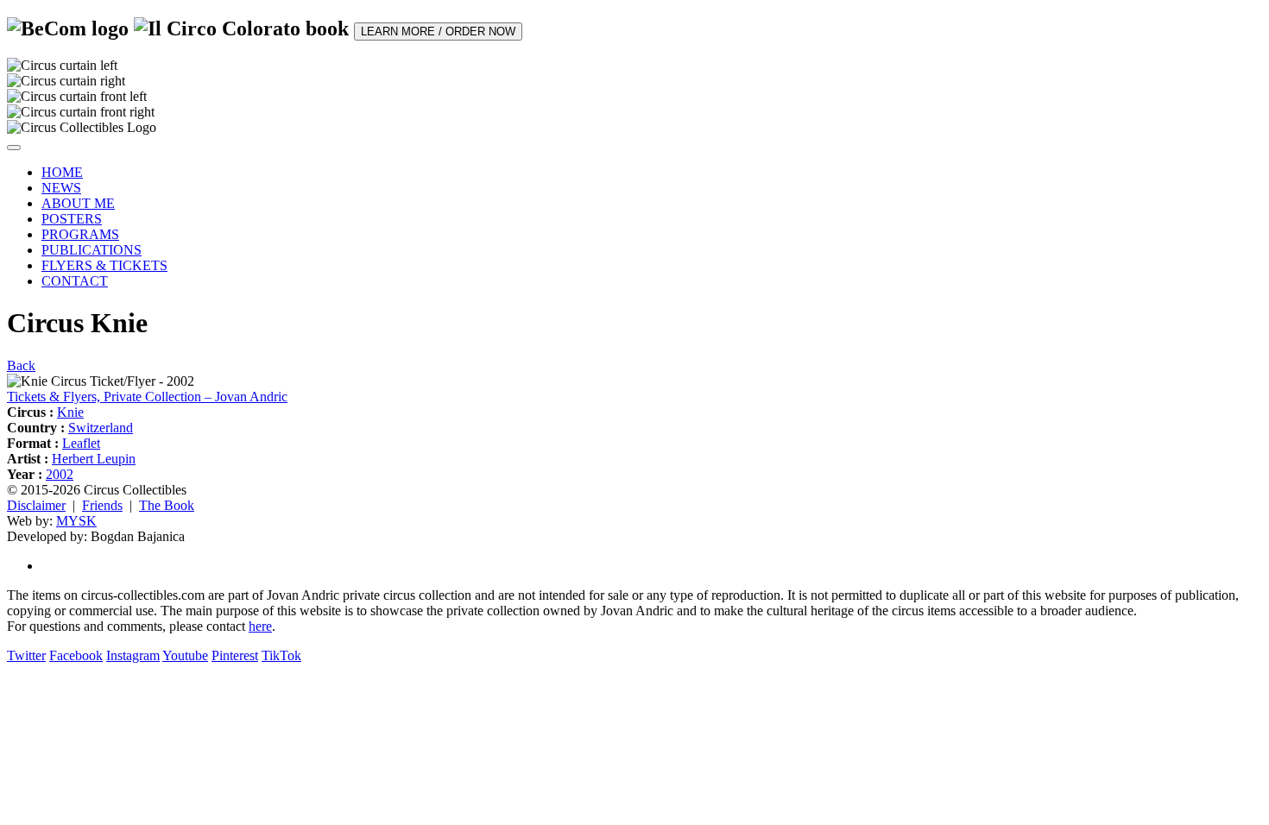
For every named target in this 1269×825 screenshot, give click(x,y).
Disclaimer (36, 505)
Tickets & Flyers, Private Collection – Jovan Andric (147, 396)
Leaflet (81, 443)
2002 (59, 474)
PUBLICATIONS (91, 249)
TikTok (281, 655)
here (260, 626)
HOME (62, 172)
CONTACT (74, 281)
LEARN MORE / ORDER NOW (438, 31)
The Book (166, 505)
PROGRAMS (80, 234)
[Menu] (14, 147)
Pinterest (235, 655)
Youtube (185, 655)
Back (21, 365)
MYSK (76, 520)
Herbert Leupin (94, 458)
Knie (70, 412)
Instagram (133, 655)
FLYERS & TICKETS (104, 265)
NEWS (61, 187)
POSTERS (71, 218)
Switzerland (100, 427)
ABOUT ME (78, 203)
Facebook (76, 655)
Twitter (26, 655)
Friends (102, 505)
